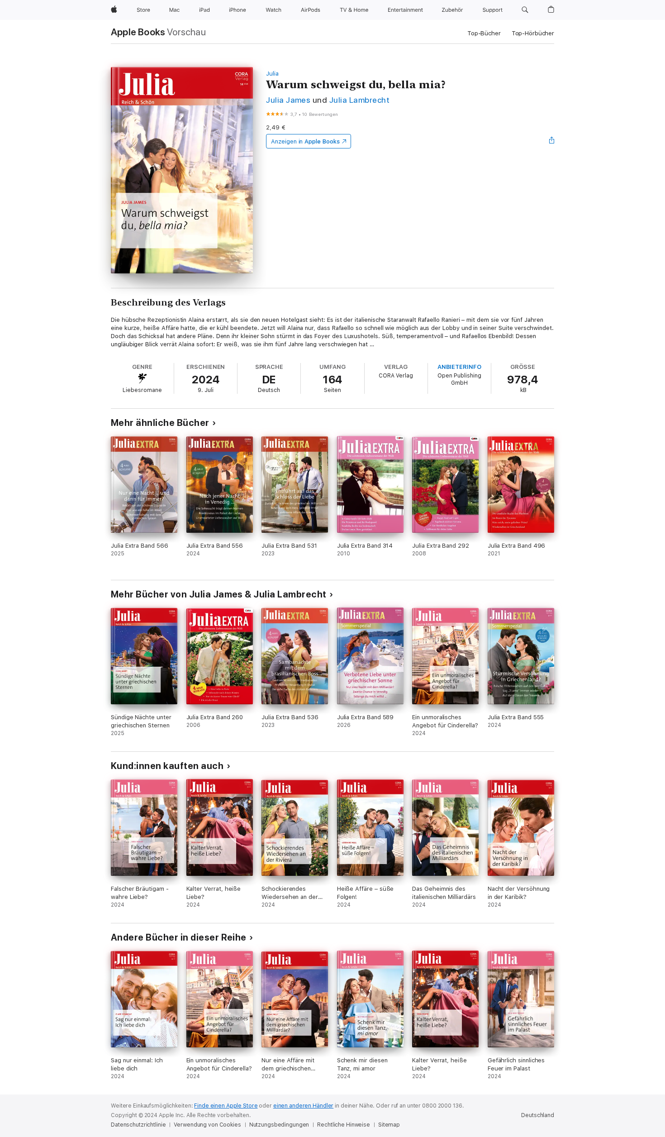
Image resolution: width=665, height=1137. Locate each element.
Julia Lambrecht (359, 100)
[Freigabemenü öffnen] (552, 141)
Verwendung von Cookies (207, 1125)
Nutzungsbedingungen (279, 1125)
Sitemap (389, 1125)
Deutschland (537, 1115)
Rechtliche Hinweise (343, 1125)
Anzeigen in (305, 141)
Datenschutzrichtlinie (138, 1125)
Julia (272, 73)
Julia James (288, 100)
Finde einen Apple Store (225, 1106)
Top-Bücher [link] (484, 33)
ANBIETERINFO (459, 366)
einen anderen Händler (303, 1106)
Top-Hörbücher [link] (533, 33)
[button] (525, 10)
